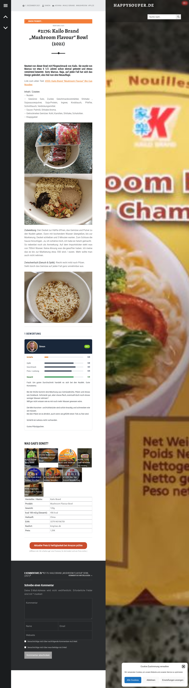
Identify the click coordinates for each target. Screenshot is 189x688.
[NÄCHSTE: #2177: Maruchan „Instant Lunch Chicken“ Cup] (5, 16)
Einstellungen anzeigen (172, 680)
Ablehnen (151, 680)
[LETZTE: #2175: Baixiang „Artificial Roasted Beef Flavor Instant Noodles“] (5, 27)
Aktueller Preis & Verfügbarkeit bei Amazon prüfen (58, 545)
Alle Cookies (133, 680)
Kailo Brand (69, 5)
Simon (47, 5)
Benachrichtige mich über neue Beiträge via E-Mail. (47, 647)
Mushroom (82, 5)
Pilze (91, 5)
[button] (183, 666)
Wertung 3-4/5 (58, 26)
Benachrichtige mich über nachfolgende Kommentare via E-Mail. (52, 641)
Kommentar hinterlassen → (80, 575)
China (58, 5)
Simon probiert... (34, 21)
